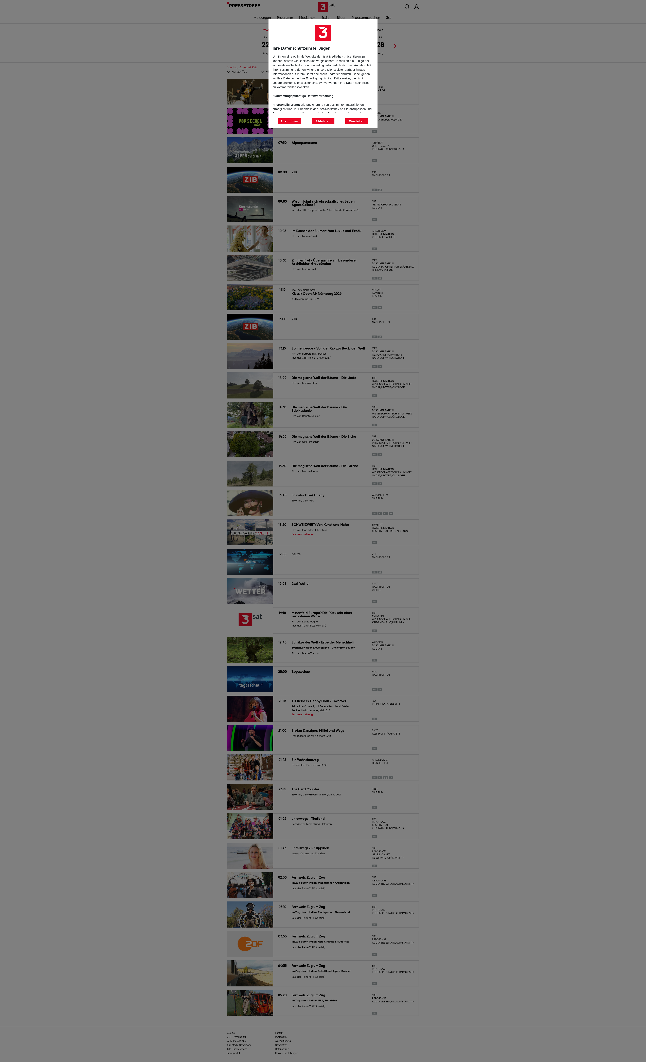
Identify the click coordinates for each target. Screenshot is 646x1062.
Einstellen (357, 121)
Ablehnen (323, 121)
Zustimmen (289, 121)
